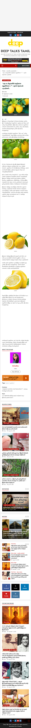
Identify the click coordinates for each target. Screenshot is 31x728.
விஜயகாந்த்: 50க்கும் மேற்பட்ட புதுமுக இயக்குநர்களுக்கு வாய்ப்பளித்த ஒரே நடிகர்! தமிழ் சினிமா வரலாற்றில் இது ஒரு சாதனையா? (15, 683)
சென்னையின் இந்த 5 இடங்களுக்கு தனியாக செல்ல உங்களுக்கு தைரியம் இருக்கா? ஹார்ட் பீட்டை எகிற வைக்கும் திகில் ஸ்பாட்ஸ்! (15, 533)
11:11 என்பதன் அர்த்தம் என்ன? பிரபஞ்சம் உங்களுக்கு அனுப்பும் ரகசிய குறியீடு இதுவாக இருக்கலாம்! (6, 566)
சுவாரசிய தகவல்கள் (6, 80)
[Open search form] (15, 65)
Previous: (14, 389)
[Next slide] (28, 489)
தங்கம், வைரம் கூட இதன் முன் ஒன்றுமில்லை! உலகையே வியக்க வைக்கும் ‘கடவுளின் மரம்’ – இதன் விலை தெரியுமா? (14, 480)
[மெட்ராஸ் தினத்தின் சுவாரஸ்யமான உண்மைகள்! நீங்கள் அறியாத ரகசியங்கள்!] (15, 416)
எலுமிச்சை (12, 383)
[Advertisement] (15, 15)
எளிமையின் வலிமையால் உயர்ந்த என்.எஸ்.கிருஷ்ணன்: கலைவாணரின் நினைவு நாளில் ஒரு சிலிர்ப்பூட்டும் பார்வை (6, 576)
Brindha (5, 91)
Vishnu (4, 431)
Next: (13, 395)
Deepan (4, 631)
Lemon (7, 383)
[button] (2, 65)
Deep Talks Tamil (15, 51)
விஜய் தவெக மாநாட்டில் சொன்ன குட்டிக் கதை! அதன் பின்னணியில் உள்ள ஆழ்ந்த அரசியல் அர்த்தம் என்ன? (6, 547)
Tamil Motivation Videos (9, 505)
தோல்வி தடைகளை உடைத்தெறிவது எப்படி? (14, 507)
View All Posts (15, 372)
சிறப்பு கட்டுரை (6, 423)
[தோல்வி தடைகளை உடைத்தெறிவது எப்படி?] (15, 501)
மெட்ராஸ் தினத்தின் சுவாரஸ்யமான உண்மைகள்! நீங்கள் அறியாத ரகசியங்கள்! (6, 557)
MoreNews (12, 726)
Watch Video (25, 65)
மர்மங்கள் (5, 529)
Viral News (13, 543)
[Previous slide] (26, 489)
